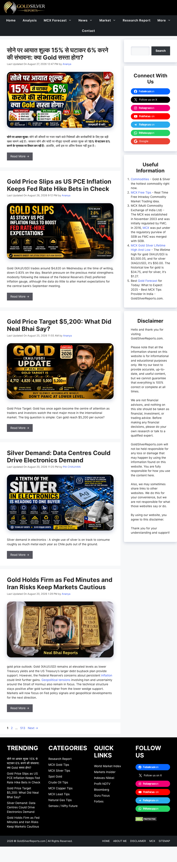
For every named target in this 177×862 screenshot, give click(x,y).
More (161, 20)
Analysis (30, 20)
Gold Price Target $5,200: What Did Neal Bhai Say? (23, 793)
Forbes (99, 801)
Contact (88, 31)
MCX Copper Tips (60, 788)
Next (33, 728)
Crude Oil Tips (58, 782)
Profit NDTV (102, 783)
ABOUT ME (120, 841)
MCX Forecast (55, 20)
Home (11, 20)
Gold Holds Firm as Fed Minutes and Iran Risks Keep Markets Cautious (59, 583)
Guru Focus (102, 795)
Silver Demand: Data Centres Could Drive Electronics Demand (58, 456)
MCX (146, 228)
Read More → (19, 156)
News (83, 20)
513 (23, 728)
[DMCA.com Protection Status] (146, 820)
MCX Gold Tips (58, 764)
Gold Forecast (147, 280)
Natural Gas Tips (60, 800)
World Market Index (107, 766)
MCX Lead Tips (59, 794)
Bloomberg (101, 789)
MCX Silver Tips (59, 770)
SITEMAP (164, 841)
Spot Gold (55, 776)
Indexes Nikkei (104, 778)
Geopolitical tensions (55, 680)
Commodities (140, 179)
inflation (106, 675)
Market (105, 20)
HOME (106, 841)
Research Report (137, 20)
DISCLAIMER (138, 841)
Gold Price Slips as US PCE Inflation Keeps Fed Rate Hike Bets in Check (59, 185)
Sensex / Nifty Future (63, 806)
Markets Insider (104, 772)
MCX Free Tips (141, 192)
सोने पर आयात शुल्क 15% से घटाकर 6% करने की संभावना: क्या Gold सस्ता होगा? (57, 53)
